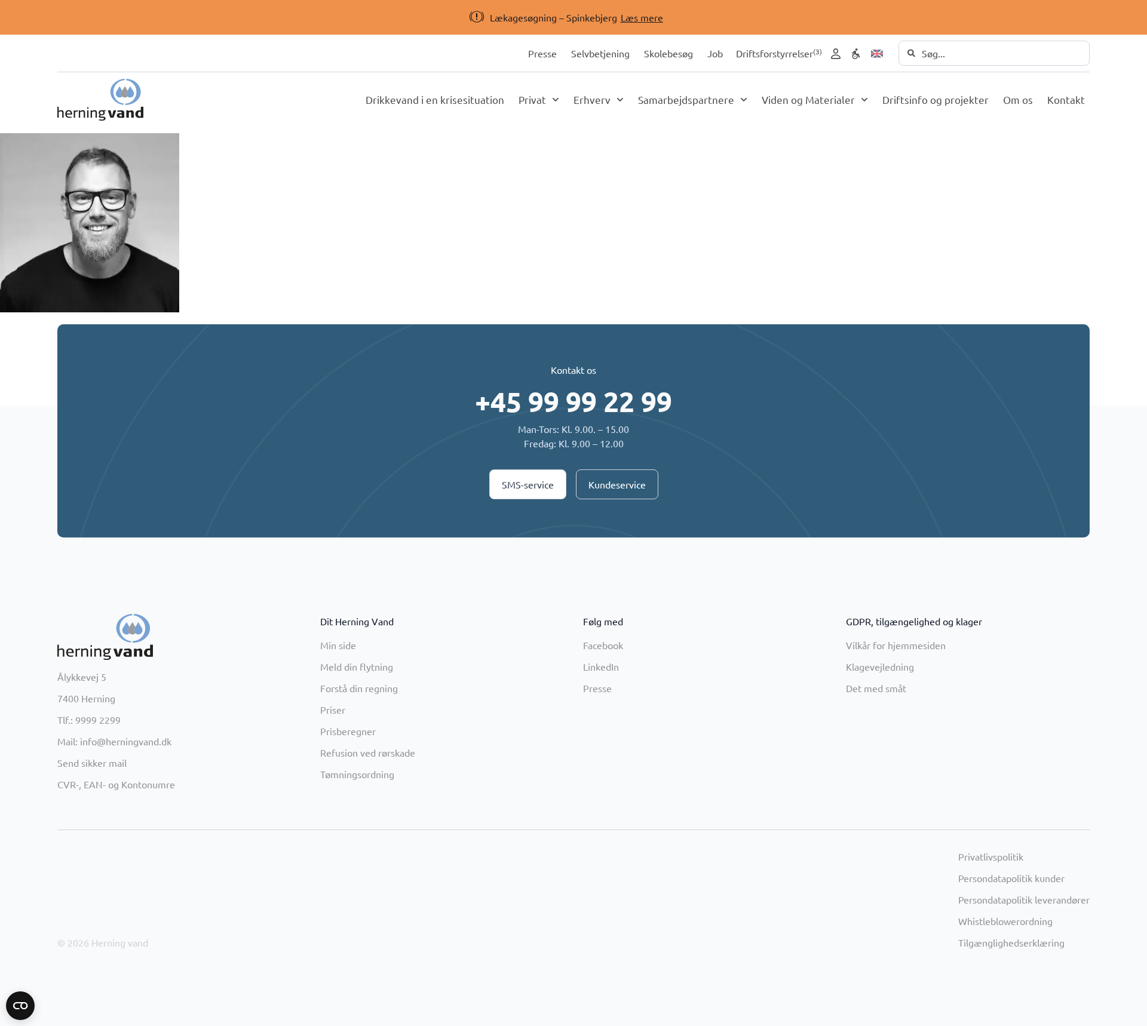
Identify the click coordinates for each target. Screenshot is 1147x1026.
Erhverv (592, 99)
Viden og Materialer (808, 99)
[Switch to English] (877, 54)
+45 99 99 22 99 (573, 401)
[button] (605, 17)
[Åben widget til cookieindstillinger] (20, 1005)
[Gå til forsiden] (100, 99)
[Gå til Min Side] (835, 53)
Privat (532, 99)
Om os (1018, 99)
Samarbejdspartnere (686, 99)
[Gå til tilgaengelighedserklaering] (856, 53)
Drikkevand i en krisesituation (435, 99)
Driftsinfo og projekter (935, 99)
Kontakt (1066, 99)
